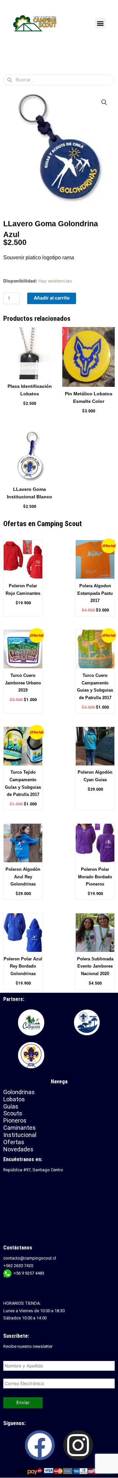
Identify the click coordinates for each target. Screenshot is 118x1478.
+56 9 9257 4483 (28, 1273)
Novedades (18, 1149)
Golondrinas (19, 1092)
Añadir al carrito (51, 298)
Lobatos (14, 1099)
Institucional (20, 1134)
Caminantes (19, 1127)
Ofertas (13, 1142)
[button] (100, 23)
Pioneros (15, 1120)
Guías (10, 1106)
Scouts (12, 1113)
